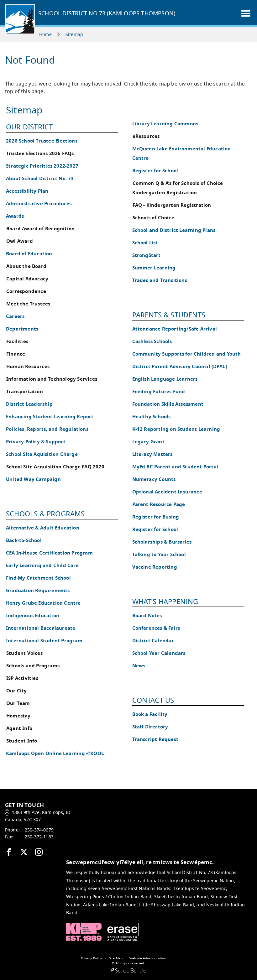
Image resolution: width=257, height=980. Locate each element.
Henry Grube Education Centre (43, 603)
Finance (15, 354)
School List (145, 242)
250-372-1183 (39, 837)
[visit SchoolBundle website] (128, 970)
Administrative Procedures (38, 203)
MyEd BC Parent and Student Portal (175, 466)
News (138, 665)
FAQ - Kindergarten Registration (172, 205)
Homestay (18, 715)
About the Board (26, 266)
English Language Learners (165, 379)
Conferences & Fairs (156, 628)
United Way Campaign (33, 479)
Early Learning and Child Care (42, 565)
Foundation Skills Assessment (168, 404)
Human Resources (28, 366)
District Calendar (153, 640)
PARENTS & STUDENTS (169, 314)
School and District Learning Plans (174, 230)
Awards (15, 216)
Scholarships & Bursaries (162, 542)
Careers (15, 316)
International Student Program (44, 640)
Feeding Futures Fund (158, 391)
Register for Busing (155, 516)
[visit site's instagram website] (39, 852)
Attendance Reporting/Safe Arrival (174, 329)
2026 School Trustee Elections (41, 141)
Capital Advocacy (27, 278)
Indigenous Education (32, 615)
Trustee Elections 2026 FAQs (40, 153)
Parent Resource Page (158, 504)
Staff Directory (150, 726)
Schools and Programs (33, 665)
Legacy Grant (148, 441)
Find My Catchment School (38, 578)
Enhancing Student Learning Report (50, 416)
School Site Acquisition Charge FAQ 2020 (55, 466)
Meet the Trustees (28, 303)
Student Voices (24, 653)
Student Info (21, 741)
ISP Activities (22, 678)
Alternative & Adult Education (42, 527)
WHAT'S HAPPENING (165, 601)
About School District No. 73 (40, 178)
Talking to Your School (159, 554)
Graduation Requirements (38, 590)
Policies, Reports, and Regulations (47, 429)
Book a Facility (150, 714)
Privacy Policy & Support (36, 441)
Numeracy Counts (154, 479)
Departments (22, 329)
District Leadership (29, 404)
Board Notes (147, 615)
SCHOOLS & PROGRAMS (45, 513)
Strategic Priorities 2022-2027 (42, 166)
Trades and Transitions (159, 280)
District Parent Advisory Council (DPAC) (180, 366)
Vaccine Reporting (154, 567)
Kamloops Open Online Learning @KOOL (55, 753)
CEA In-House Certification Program (49, 553)
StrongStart (146, 255)
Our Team (18, 703)
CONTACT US (153, 700)
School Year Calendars (159, 653)
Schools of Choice (153, 217)
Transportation (24, 391)
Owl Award (19, 241)
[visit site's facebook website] (9, 852)
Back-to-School (24, 540)
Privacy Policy (91, 958)
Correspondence (26, 291)
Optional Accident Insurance (167, 491)
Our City (16, 690)
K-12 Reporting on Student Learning (176, 429)
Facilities (17, 341)
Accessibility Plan (27, 191)
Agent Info (19, 728)
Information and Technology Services (51, 379)
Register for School (155, 170)
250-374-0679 (39, 830)
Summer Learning (154, 267)
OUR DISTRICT (29, 126)
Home (45, 34)
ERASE (123, 932)
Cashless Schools (152, 341)
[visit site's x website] (24, 852)
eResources (146, 136)
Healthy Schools (151, 416)
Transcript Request (155, 739)
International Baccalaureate (40, 628)
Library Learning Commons (165, 123)
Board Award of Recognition (40, 228)
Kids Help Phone (84, 932)
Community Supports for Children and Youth (186, 354)
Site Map (116, 958)
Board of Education (29, 253)
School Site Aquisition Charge (42, 454)
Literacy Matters (152, 454)
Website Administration (147, 958)
